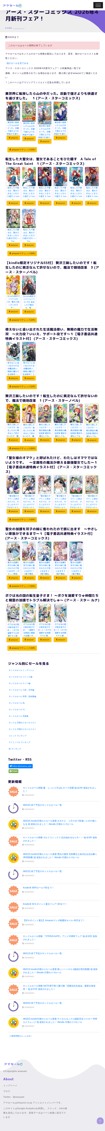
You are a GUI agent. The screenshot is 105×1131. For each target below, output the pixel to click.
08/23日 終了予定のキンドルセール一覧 (42, 805)
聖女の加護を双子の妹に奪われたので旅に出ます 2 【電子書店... (44, 568)
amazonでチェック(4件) (23, 149)
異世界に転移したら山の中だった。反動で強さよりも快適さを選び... (13, 128)
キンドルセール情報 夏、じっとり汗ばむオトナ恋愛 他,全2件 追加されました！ (59, 789)
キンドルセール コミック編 (20, 677)
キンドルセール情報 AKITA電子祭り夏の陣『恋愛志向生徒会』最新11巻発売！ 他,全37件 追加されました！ (59, 987)
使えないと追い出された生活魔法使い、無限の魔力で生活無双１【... (29, 369)
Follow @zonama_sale (21, 766)
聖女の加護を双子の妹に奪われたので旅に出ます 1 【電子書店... (29, 568)
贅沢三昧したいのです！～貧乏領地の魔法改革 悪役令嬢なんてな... (45, 430)
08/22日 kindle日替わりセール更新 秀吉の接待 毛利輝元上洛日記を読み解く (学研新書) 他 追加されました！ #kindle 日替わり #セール (60, 856)
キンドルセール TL (17, 709)
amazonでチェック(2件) (23, 320)
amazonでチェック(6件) (23, 448)
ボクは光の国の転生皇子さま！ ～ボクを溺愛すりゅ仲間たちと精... (13, 630)
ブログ (6, 1091)
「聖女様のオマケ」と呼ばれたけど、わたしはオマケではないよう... (13, 502)
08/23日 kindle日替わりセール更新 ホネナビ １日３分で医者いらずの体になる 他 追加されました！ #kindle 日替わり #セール (60, 822)
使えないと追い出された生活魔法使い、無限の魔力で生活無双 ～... (13, 369)
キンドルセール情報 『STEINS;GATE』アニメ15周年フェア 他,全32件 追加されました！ (60, 938)
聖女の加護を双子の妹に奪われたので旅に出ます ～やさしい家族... (13, 568)
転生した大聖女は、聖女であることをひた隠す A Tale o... (13, 193)
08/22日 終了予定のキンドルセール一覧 (42, 871)
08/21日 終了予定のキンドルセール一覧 (42, 953)
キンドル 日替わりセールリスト (22, 723)
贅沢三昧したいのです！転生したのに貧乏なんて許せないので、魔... (13, 430)
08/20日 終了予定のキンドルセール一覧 (42, 1003)
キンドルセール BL (17, 703)
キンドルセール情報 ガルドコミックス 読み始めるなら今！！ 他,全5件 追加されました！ (60, 839)
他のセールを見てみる (17, 63)
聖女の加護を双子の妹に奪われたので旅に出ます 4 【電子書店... (76, 568)
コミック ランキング (18, 736)
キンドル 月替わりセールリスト (22, 729)
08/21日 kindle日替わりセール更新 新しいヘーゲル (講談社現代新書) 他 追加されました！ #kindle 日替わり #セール (60, 971)
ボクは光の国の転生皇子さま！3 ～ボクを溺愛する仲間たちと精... (60, 630)
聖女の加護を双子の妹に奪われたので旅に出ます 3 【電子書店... (60, 568)
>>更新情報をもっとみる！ (21, 1036)
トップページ (10, 1085)
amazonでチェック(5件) (23, 586)
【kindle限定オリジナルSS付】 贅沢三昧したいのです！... (13, 302)
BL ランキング (15, 749)
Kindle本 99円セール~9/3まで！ (38, 887)
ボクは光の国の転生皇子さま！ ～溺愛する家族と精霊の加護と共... (29, 630)
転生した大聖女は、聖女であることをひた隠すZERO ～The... (13, 235)
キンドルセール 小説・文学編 (21, 690)
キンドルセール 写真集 (18, 716)
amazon (14, 137)
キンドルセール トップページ (21, 670)
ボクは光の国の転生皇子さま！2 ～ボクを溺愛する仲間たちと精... (44, 630)
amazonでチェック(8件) (23, 253)
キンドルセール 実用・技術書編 (22, 696)
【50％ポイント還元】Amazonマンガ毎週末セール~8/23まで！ (54, 920)
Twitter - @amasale (13, 1097)
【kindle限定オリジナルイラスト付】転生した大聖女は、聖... (29, 302)
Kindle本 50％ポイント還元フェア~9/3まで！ (45, 904)
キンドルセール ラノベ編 (19, 683)
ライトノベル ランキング (19, 742)
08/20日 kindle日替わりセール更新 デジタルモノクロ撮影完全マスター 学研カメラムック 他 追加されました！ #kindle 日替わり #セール (60, 1020)
